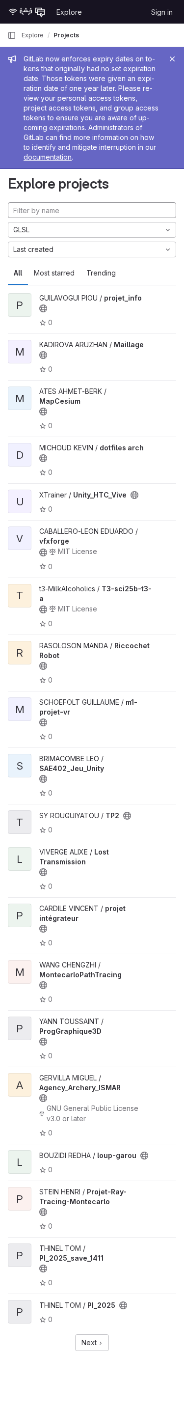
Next (90, 1342)
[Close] (172, 59)
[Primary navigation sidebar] (12, 35)
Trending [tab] (101, 273)
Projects (66, 35)
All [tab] (18, 273)
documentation (48, 157)
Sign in (162, 12)
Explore (69, 12)
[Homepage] (27, 12)
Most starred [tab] (54, 273)
